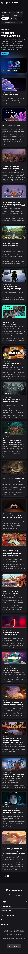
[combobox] (12, 22)
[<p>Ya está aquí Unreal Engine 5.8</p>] (14, 51)
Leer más (4, 53)
